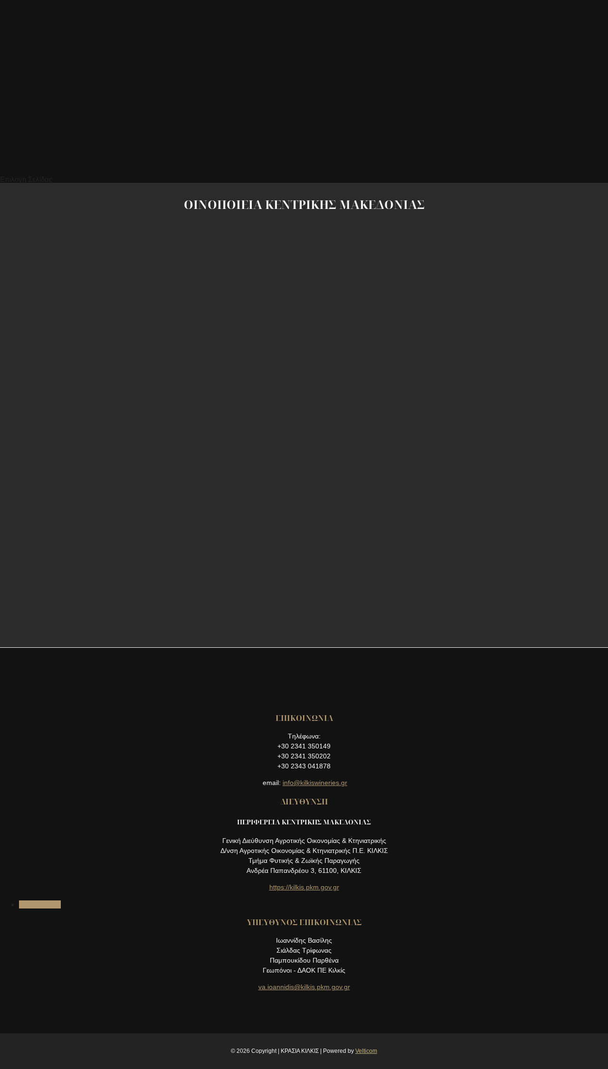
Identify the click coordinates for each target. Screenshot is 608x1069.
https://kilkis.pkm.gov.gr (304, 887)
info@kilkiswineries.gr (315, 782)
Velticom (366, 1051)
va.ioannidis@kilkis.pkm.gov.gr (304, 987)
